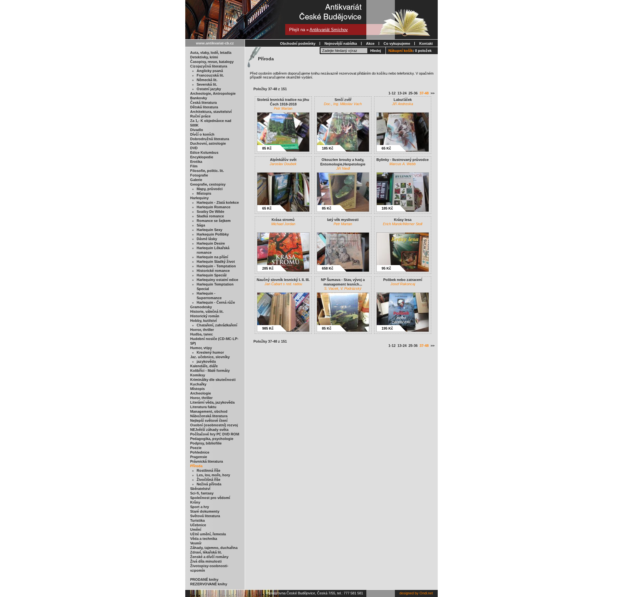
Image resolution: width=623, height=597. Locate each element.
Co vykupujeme (397, 43)
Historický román (204, 316)
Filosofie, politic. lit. (207, 171)
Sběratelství (200, 489)
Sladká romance (210, 216)
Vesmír (196, 543)
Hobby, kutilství (203, 321)
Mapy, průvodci (210, 189)
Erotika (196, 162)
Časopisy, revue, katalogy (212, 62)
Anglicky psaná (210, 71)
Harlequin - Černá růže (216, 302)
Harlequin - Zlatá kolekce (218, 202)
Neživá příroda (209, 484)
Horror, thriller (202, 330)
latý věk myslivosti (343, 220)
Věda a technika (203, 539)
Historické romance (213, 271)
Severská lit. (207, 84)
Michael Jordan (283, 224)
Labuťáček (403, 100)
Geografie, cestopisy (208, 184)
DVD (194, 148)
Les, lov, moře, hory (213, 475)
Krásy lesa (402, 220)
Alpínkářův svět (283, 160)
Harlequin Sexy (209, 230)
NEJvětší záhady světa (209, 430)
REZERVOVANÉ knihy (208, 584)
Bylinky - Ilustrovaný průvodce (402, 160)
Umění (195, 529)
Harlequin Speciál (211, 275)
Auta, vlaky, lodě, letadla (210, 53)
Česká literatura (203, 102)
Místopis (204, 193)
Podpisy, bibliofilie (206, 443)
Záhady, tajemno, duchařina (214, 548)
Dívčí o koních (202, 134)
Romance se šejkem (214, 221)
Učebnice (198, 525)
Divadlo (196, 130)
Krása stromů (283, 220)
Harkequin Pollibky (213, 234)
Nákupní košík (400, 51)
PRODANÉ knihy (204, 579)
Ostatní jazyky (209, 89)
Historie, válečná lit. (207, 311)
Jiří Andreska (402, 104)
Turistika (197, 520)
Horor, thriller (201, 398)
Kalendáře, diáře (204, 366)
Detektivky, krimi (204, 57)
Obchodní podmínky (297, 43)
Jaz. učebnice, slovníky (210, 357)
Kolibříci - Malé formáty (210, 370)
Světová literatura (205, 516)
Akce (370, 43)
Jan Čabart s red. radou (283, 284)
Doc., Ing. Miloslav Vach (343, 104)
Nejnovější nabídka (340, 43)
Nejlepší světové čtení (208, 420)
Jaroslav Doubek (283, 164)
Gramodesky (201, 307)
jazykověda (206, 361)
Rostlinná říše (208, 470)
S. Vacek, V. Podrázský (342, 288)
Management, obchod (208, 411)
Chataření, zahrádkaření (217, 325)
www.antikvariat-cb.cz (215, 43)
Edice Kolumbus (204, 152)
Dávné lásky (207, 239)
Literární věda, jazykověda (212, 402)
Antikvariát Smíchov (329, 29)
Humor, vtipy (201, 348)
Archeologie (200, 393)
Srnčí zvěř (343, 100)
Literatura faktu (203, 407)
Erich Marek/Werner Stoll (402, 224)
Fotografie (199, 175)
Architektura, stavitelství (211, 112)
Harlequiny (199, 198)
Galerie (196, 180)
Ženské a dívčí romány (209, 557)
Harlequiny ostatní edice (217, 280)
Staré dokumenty (204, 511)
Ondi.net (426, 593)
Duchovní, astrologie (208, 143)
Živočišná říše (208, 479)
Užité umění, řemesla (208, 534)
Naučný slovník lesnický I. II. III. (283, 280)
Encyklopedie (201, 157)
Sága (201, 225)
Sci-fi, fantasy (202, 493)
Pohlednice (199, 452)
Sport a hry (199, 507)
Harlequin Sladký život (216, 261)
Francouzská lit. (210, 75)
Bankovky (198, 98)
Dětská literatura (204, 107)
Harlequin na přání (212, 257)
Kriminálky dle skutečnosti (213, 380)
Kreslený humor (210, 352)
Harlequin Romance (213, 207)
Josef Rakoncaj (402, 284)
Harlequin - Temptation (216, 266)
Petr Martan (283, 108)
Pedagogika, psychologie (211, 439)
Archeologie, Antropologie (213, 93)
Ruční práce (200, 116)
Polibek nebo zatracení (402, 280)
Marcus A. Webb (402, 164)
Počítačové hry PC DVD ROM (214, 434)
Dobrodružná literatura (209, 139)
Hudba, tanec (201, 334)
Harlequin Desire (211, 243)
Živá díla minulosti (206, 561)
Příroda (196, 466)
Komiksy (197, 375)
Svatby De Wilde (210, 211)
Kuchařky (198, 384)
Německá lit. (207, 80)
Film (194, 166)
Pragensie (198, 457)
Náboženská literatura (208, 416)
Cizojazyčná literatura (208, 66)
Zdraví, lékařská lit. (206, 552)
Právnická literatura (206, 461)
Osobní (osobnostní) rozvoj (214, 425)
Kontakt (426, 43)
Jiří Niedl (343, 168)
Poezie (196, 448)
